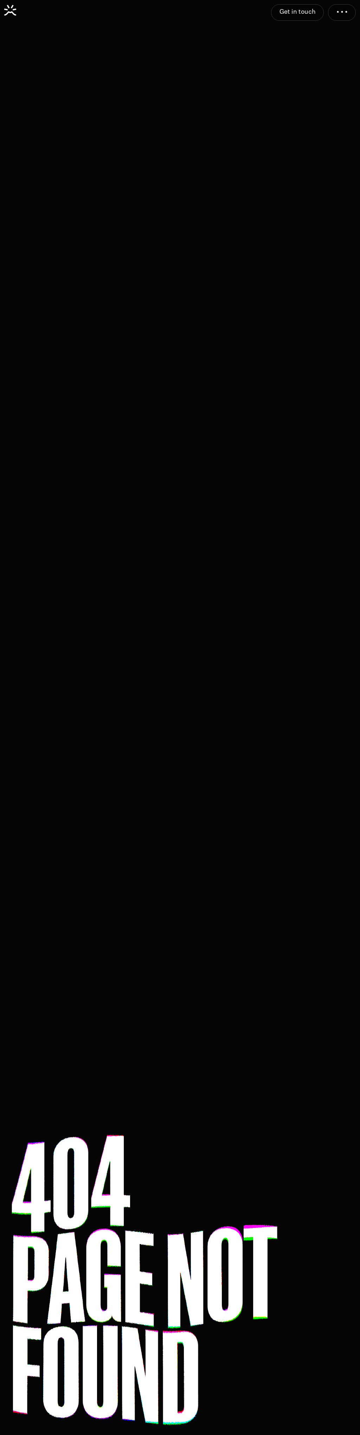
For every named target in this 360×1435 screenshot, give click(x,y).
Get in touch (297, 12)
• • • (342, 12)
